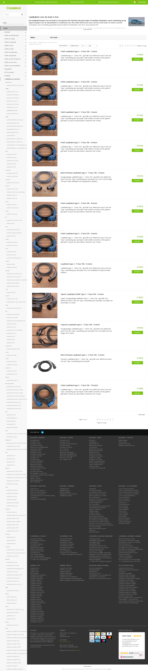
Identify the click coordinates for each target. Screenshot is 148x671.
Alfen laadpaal (34, 573)
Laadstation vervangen (125, 573)
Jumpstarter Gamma (36, 449)
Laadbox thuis (34, 570)
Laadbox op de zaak (65, 570)
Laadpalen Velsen (35, 585)
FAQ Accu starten (35, 478)
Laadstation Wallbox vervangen (128, 592)
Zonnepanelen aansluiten (37, 540)
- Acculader (7, 32)
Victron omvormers (124, 501)
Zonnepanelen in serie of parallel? (128, 547)
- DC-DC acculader (9, 72)
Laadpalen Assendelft (36, 587)
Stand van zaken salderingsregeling (40, 558)
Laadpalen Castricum (36, 582)
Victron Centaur (123, 506)
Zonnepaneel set (35, 552)
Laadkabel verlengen (66, 495)
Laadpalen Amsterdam (36, 601)
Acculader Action (35, 459)
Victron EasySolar (124, 507)
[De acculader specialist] (13, 8)
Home (30, 42)
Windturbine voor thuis (96, 449)
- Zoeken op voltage (9, 39)
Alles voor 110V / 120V (66, 457)
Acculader (92, 440)
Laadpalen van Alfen (66, 575)
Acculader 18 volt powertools (68, 444)
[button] (25, 28)
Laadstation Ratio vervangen (127, 589)
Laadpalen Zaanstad (36, 594)
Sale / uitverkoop (35, 482)
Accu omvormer (64, 450)
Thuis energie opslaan (36, 554)
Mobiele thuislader (65, 492)
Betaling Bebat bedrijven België (98, 518)
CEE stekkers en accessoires (97, 577)
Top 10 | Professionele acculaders (129, 494)
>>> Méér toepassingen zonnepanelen (71, 554)
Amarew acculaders (124, 518)
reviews (109, 669)
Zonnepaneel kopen (36, 539)
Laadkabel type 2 (65, 490)
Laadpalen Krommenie (37, 590)
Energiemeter (93, 571)
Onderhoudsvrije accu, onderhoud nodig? (42, 495)
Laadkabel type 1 (65, 488)
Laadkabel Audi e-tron (35, 44)
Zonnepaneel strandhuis (67, 547)
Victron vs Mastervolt (95, 502)
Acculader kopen (35, 469)
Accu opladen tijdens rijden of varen (99, 506)
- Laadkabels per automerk (12, 79)
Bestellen (137, 59)
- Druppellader (8, 69)
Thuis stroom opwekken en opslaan (129, 540)
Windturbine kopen (36, 464)
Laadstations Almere (36, 608)
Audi (55, 42)
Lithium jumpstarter (36, 463)
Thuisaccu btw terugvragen (38, 499)
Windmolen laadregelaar (67, 452)
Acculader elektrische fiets (38, 468)
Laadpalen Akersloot (36, 596)
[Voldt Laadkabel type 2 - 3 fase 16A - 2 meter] (44, 62)
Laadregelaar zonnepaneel (97, 540)
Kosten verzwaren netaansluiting (128, 602)
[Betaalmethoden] (92, 633)
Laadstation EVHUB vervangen (127, 583)
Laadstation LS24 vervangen (127, 585)
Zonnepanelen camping (67, 544)
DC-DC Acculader (94, 504)
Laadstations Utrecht (36, 622)
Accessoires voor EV (95, 573)
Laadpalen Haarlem (36, 606)
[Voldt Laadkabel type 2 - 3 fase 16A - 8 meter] (44, 214)
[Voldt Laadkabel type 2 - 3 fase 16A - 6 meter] (44, 153)
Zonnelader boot (35, 545)
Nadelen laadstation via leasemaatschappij (72, 580)
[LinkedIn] (42, 432)
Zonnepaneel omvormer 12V (97, 545)
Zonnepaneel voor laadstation (68, 552)
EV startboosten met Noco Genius (99, 521)
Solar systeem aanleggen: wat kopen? (100, 552)
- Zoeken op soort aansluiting (12, 65)
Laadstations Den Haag (36, 611)
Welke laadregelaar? (95, 559)
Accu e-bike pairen (94, 497)
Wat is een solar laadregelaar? (127, 551)
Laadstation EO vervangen (126, 580)
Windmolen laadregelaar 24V (68, 456)
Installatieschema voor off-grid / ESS (99, 556)
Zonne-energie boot (66, 551)
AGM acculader (123, 440)
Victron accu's (123, 502)
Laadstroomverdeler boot (96, 549)
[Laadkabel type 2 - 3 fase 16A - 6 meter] (44, 275)
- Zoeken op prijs (9, 45)
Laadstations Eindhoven (37, 613)
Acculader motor (35, 442)
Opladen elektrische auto (126, 568)
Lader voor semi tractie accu (38, 492)
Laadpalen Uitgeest (35, 580)
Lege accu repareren (95, 509)
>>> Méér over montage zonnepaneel (100, 561)
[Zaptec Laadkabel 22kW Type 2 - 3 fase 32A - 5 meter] (44, 305)
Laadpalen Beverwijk (36, 577)
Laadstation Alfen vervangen (127, 575)
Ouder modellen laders (96, 464)
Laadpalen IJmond (35, 604)
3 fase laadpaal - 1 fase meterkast (128, 599)
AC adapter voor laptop (96, 456)
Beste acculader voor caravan (97, 495)
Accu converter (64, 449)
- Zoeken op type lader (10, 55)
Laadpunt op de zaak (66, 568)
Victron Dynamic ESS (125, 544)
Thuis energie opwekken (37, 556)
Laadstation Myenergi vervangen (128, 587)
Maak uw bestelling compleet (97, 528)
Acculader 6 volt (64, 440)
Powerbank (92, 488)
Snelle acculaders (94, 466)
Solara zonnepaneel (124, 554)
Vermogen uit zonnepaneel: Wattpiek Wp (131, 549)
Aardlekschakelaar (94, 570)
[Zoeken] (22, 13)
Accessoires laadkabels (95, 568)
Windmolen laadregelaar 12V (68, 454)
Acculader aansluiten (95, 514)
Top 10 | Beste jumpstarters (127, 495)
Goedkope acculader (95, 490)
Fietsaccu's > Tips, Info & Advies (98, 499)
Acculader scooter (35, 444)
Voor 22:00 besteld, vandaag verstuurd (46, 2)
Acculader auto (34, 440)
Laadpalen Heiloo (35, 597)
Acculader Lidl (34, 457)
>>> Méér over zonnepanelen (39, 559)
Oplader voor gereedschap (97, 461)
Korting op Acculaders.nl (96, 501)
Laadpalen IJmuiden (36, 583)
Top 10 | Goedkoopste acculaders (128, 490)
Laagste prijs (74, 46)
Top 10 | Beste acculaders (126, 488)
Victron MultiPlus (123, 509)
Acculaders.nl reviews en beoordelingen (42, 475)
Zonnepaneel (93, 447)
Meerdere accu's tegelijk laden (39, 447)
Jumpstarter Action (35, 452)
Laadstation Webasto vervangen (128, 594)
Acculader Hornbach (36, 456)
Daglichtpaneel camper (37, 547)
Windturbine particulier (96, 450)
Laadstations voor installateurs (68, 577)
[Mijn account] (4, 2)
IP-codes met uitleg (94, 527)
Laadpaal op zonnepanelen (38, 575)
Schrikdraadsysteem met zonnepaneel (100, 558)
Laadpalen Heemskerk (36, 578)
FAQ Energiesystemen (36, 480)
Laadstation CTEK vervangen (127, 577)
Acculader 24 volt (65, 445)
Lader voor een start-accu (37, 490)
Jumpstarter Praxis (35, 450)
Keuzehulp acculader (36, 445)
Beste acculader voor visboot (97, 494)
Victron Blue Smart (124, 504)
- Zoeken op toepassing (10, 52)
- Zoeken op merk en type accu (12, 59)
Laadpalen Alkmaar (35, 599)
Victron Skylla (122, 516)
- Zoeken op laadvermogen (11, 35)
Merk (32, 37)
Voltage (54, 37)
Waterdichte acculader (95, 445)
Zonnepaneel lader (94, 539)
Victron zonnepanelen (125, 558)
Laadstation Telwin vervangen (127, 590)
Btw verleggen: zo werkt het (38, 473)
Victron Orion (123, 511)
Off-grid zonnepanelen (37, 549)
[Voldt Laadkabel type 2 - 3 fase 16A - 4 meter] (44, 123)
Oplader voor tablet (95, 457)
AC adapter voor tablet (95, 459)
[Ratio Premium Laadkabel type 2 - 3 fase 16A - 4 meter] (44, 184)
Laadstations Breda (35, 609)
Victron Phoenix (123, 513)
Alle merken (63, 46)
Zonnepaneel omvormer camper (99, 547)
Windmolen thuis (94, 452)
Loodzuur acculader (124, 444)
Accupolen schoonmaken (37, 494)
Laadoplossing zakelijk (66, 573)
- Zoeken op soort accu (10, 62)
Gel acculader (123, 442)
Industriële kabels (94, 532)
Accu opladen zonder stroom (97, 492)
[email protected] (65, 641)
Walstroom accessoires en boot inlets (100, 578)
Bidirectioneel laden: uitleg (126, 539)
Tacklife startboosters (125, 521)
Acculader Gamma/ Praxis (37, 454)
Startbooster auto (94, 444)
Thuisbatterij (34, 497)
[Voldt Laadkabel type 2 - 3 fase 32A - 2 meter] (44, 93)
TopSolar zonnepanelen (126, 556)
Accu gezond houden (36, 471)
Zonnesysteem (34, 542)
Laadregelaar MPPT (94, 542)
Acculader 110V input (66, 447)
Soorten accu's (34, 488)
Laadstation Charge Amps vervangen (129, 578)
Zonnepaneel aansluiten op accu (128, 552)
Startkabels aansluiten (36, 466)
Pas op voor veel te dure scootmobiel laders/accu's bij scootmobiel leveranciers (101, 524)
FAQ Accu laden (34, 476)
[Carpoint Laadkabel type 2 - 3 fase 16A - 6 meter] (44, 336)
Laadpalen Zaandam (36, 589)
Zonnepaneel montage (95, 551)
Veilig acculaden (94, 511)
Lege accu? (92, 530)
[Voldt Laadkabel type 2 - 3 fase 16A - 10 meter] (44, 396)
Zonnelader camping (36, 544)
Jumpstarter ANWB (124, 523)
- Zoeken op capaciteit (10, 42)
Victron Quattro (123, 514)
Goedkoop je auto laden (126, 596)
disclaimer (78, 650)
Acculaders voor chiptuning (97, 468)
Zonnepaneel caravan (66, 542)
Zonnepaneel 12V (65, 549)
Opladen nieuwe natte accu (127, 445)
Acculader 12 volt (65, 442)
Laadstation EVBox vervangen (127, 582)
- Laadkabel (7, 76)
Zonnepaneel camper (66, 539)
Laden (5, 28)
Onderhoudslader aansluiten (97, 507)
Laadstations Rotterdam (37, 620)
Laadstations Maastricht (37, 618)
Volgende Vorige (141, 46)
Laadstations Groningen (37, 615)
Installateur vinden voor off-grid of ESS (100, 554)
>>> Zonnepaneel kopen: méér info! (129, 561)
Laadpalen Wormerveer (37, 592)
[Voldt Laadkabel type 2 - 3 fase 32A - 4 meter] (44, 245)
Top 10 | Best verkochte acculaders (129, 492)
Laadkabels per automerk (45, 42)
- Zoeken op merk (9, 49)
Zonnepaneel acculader (37, 551)
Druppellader (93, 442)
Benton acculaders (124, 520)
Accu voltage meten (65, 459)
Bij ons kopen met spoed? (96, 516)
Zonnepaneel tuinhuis (66, 545)
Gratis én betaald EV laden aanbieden (71, 578)
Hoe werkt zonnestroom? (126, 545)
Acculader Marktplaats (36, 461)
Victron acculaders (124, 499)
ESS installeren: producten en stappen (130, 542)
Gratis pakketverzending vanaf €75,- (108, 2)
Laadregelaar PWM (94, 544)
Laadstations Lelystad (36, 616)
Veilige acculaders (94, 513)
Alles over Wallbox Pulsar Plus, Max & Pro (131, 597)
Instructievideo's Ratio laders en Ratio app (131, 601)
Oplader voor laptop (95, 454)
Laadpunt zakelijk (65, 571)
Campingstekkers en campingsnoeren (100, 575)
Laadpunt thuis (34, 568)
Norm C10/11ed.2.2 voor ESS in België (129, 559)
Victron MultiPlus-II (124, 497)
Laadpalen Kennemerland (37, 602)
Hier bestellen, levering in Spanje (98, 520)
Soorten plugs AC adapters (96, 463)
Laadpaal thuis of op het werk (68, 494)
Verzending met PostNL (77, 2)
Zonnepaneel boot (65, 540)
